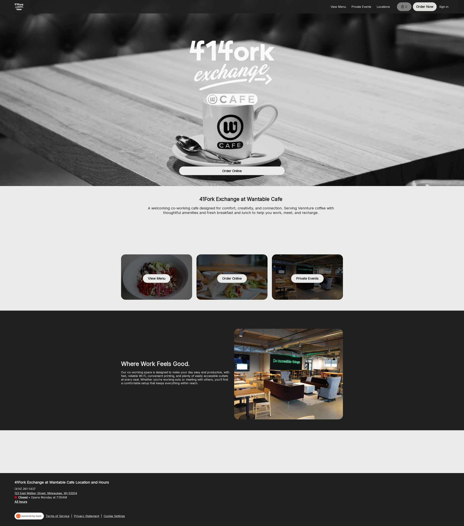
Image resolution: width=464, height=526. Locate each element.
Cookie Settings (114, 516)
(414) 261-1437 (25, 488)
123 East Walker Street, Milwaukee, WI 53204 (45, 493)
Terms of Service (57, 516)
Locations (383, 7)
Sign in (443, 7)
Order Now (424, 7)
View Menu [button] (338, 7)
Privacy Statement (86, 516)
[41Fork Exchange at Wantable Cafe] (19, 6)
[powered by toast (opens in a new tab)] (29, 516)
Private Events (361, 7)
